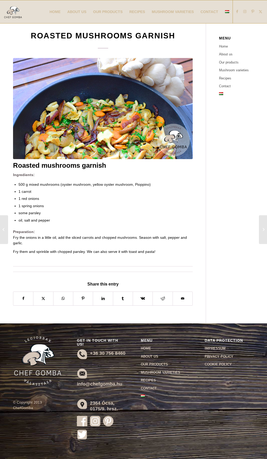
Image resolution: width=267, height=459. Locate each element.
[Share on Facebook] (23, 298)
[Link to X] (260, 11)
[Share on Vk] (143, 298)
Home (223, 46)
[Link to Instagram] (245, 11)
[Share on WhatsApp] (63, 298)
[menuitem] (55, 11)
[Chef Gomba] (13, 16)
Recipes (225, 78)
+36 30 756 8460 (107, 353)
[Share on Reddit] (162, 298)
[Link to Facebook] (237, 11)
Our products (229, 62)
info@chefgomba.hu (99, 384)
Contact (225, 86)
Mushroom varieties (234, 70)
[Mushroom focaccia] (4, 229)
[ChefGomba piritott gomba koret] (103, 108)
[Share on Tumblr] (123, 298)
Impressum (215, 348)
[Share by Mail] (182, 298)
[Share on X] (43, 298)
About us (226, 54)
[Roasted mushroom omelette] (263, 229)
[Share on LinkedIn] (103, 298)
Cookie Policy (218, 364)
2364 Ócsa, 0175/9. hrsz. (104, 405)
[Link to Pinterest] (253, 11)
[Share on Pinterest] (83, 298)
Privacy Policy (219, 356)
